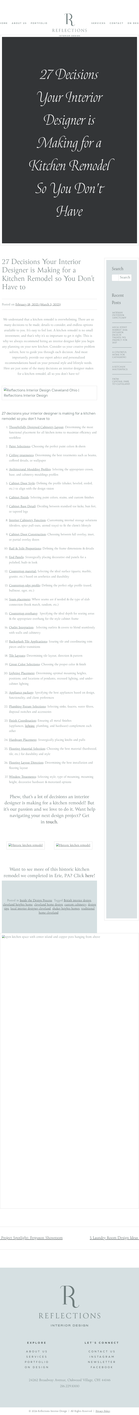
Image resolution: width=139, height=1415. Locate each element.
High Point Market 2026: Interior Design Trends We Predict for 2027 (120, 335)
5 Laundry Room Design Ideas (114, 1238)
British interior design (77, 900)
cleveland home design (48, 904)
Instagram (102, 1356)
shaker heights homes (66, 908)
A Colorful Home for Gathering (119, 354)
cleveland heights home (18, 904)
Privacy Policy (103, 1411)
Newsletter (102, 1362)
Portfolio (39, 23)
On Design (37, 1367)
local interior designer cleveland (30, 908)
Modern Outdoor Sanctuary (119, 315)
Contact (117, 23)
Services (98, 23)
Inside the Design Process (36, 900)
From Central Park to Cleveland (121, 381)
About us (19, 23)
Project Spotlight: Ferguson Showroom (31, 1238)
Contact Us (102, 1351)
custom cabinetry (75, 904)
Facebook (102, 1367)
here (89, 876)
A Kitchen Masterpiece (120, 368)
